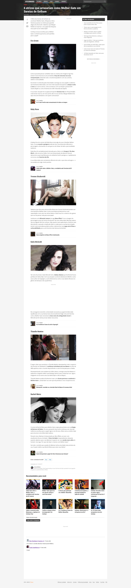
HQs (51, 1)
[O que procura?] (105, 1)
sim (46, 459)
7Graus (31, 582)
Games (57, 1)
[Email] (27, 26)
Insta (90, 582)
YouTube (102, 582)
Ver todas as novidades (93, 59)
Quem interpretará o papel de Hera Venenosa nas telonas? (52, 454)
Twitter (97, 582)
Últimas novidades (62, 582)
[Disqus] (65, 557)
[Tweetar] (27, 22)
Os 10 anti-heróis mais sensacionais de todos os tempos (51, 102)
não (50, 459)
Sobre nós (69, 582)
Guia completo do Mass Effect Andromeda (47, 235)
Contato (75, 582)
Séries (46, 1)
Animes (63, 1)
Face (94, 582)
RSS (106, 582)
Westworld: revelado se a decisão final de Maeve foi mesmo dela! (54, 387)
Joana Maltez (37, 467)
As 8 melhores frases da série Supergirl (47, 324)
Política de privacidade (83, 582)
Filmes (39, 1)
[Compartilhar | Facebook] (27, 19)
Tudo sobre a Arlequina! (33, 520)
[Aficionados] (29, 1)
